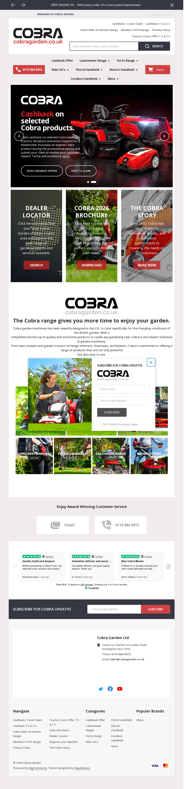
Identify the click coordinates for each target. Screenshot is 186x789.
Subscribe (155, 609)
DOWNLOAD (92, 265)
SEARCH (36, 265)
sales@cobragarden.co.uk (127, 659)
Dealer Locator (58, 736)
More (111, 79)
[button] (151, 362)
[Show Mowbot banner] (88, 182)
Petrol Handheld (87, 70)
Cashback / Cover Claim (127, 23)
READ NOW (147, 265)
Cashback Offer (62, 61)
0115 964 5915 (121, 654)
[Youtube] (119, 688)
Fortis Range (126, 61)
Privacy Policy (161, 30)
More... (140, 720)
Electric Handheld (122, 70)
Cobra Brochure (59, 730)
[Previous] (13, 5)
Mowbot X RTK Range (135, 30)
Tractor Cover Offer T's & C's (151, 36)
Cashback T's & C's (158, 23)
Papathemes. (82, 768)
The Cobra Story (59, 747)
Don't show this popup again (120, 424)
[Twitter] (100, 688)
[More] (109, 60)
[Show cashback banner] (93, 182)
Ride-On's (58, 70)
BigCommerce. (38, 768)
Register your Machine (63, 742)
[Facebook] (110, 688)
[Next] (23, 5)
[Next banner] (164, 136)
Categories (95, 711)
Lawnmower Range (93, 61)
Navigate (21, 711)
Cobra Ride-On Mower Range (99, 30)
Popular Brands (150, 711)
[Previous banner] (19, 136)
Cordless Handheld (84, 79)
